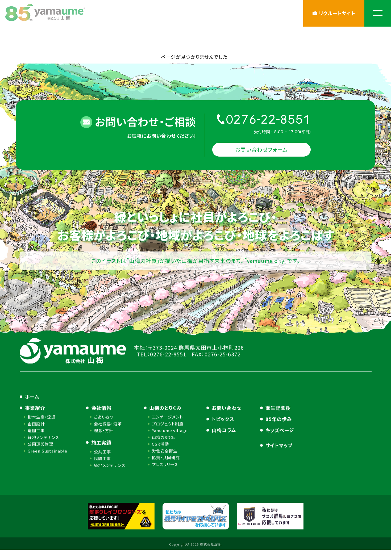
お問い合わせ (227, 407)
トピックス (223, 418)
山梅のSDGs (164, 437)
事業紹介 (35, 407)
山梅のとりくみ (165, 407)
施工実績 (101, 442)
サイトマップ (279, 445)
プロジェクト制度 (168, 423)
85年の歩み (278, 418)
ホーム (32, 396)
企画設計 (36, 423)
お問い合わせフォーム (261, 149)
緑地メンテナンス (43, 437)
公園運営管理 (40, 444)
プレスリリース (165, 464)
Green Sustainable (47, 451)
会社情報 (101, 407)
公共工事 (102, 451)
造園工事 (36, 430)
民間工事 (102, 458)
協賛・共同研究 (166, 457)
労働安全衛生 (164, 451)
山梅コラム (224, 429)
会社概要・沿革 (108, 423)
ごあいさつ (104, 416)
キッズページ (279, 429)
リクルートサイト (337, 13)
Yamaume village (170, 430)
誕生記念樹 (278, 407)
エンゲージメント (167, 416)
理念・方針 (103, 430)
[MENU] (377, 13)
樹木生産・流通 (42, 416)
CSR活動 (160, 444)
